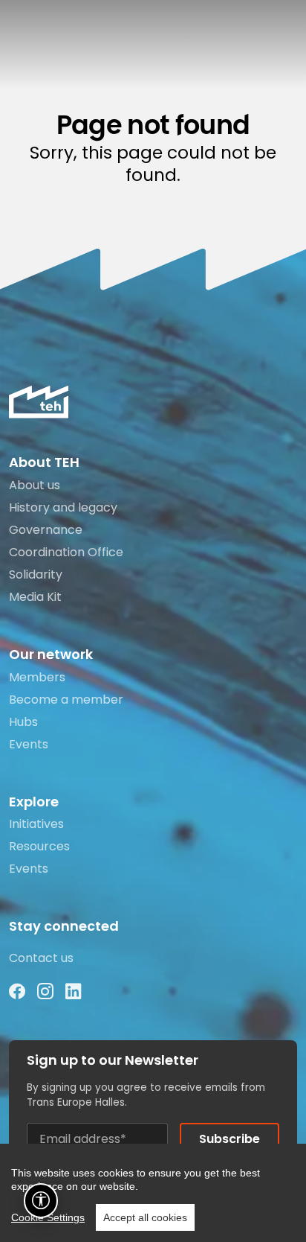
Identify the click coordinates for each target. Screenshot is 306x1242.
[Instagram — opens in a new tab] (45, 992)
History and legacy (63, 507)
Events (28, 744)
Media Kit (35, 596)
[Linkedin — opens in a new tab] (73, 992)
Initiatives (36, 823)
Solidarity (35, 574)
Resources (39, 846)
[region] (153, 1193)
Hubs (23, 721)
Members (37, 677)
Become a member (66, 699)
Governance (45, 529)
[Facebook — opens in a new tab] (17, 992)
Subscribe (229, 1138)
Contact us (41, 957)
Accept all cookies (145, 1217)
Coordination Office (66, 552)
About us (34, 485)
